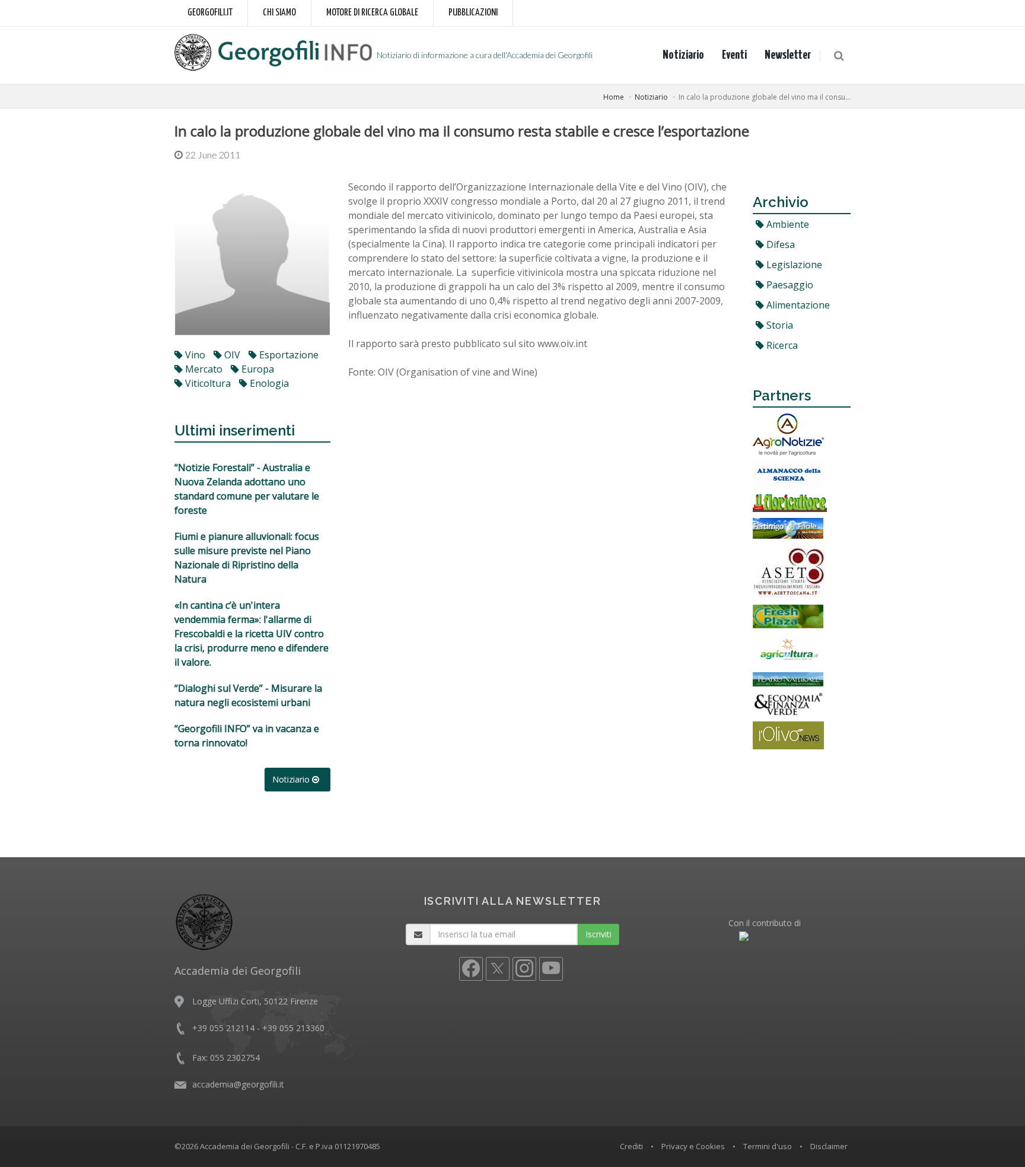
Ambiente (786, 224)
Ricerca (781, 345)
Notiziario (683, 55)
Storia (778, 325)
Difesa (779, 244)
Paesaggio (788, 284)
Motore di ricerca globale (372, 13)
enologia (268, 383)
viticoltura (207, 383)
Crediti (631, 1146)
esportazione (288, 354)
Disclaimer (829, 1146)
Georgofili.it (210, 13)
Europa (256, 369)
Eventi (734, 55)
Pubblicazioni (473, 13)
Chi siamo (279, 13)
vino (194, 354)
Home (613, 97)
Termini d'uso (767, 1146)
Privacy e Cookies (693, 1146)
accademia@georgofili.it (238, 1084)
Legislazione (793, 264)
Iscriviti (598, 934)
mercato (202, 369)
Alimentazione (797, 304)
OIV (231, 354)
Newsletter (788, 55)
